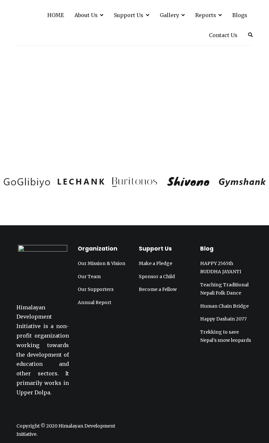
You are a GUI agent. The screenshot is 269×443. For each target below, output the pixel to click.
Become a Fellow (158, 289)
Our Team (89, 276)
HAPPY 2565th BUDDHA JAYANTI (220, 267)
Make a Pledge (155, 263)
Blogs (239, 15)
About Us (86, 15)
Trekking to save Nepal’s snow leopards (225, 336)
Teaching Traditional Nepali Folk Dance (224, 289)
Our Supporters (96, 289)
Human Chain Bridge (224, 306)
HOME (55, 15)
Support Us (128, 15)
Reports (205, 15)
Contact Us (223, 35)
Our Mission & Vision (101, 263)
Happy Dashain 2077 (223, 319)
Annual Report (94, 302)
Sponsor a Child (157, 276)
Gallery (169, 15)
